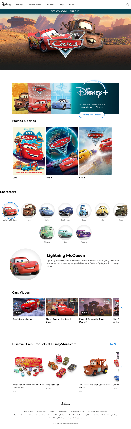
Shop (61, 4)
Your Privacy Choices (56, 418)
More (71, 4)
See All (113, 344)
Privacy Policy (60, 415)
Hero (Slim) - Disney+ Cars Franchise (88, 93)
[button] (127, 4)
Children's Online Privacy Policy (105, 415)
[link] (91, 93)
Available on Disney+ (92, 115)
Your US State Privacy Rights (79, 415)
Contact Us (63, 411)
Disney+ (19, 4)
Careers (52, 411)
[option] (10, 211)
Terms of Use (18, 415)
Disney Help (41, 411)
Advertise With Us (77, 411)
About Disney (28, 411)
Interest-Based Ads (75, 418)
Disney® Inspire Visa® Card (97, 411)
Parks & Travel (35, 4)
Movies (50, 4)
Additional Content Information (39, 415)
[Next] (122, 308)
